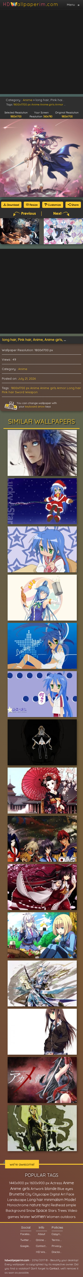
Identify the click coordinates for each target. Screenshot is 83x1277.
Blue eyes (65, 1189)
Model (70, 1199)
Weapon (31, 392)
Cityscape (40, 1194)
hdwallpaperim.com (17, 1260)
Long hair (74, 388)
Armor (61, 388)
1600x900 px (39, 1183)
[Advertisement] (41, 51)
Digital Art (57, 1194)
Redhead (58, 1205)
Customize (54, 204)
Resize (33, 204)
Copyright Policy (57, 1234)
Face (70, 1194)
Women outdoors (61, 1217)
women (38, 1216)
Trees (62, 1210)
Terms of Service (57, 1240)
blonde (50, 1188)
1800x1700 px (20, 388)
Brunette (16, 1194)
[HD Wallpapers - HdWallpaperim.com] (30, 4)
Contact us (41, 1246)
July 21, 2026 (27, 378)
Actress (56, 1183)
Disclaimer (57, 1252)
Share (75, 204)
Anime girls (48, 388)
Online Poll (41, 1240)
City (28, 1194)
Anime (22, 369)
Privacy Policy (57, 1246)
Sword (19, 392)
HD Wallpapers (41, 1252)
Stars (52, 1210)
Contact (54, 1268)
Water (25, 1217)
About (41, 1234)
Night (46, 1205)
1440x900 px (19, 1183)
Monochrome (18, 1205)
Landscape (16, 1199)
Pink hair (8, 392)
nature (35, 1205)
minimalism (53, 1199)
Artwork (37, 1189)
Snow (30, 1210)
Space (41, 1210)
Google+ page (25, 1246)
